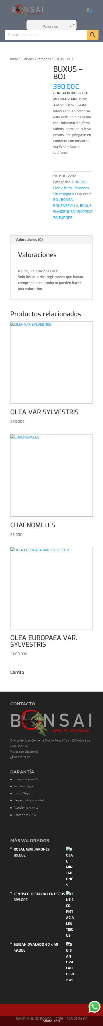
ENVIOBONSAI (64, 211)
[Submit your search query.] (92, 35)
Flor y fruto (62, 188)
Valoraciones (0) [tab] (29, 239)
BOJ (56, 199)
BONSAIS (27, 59)
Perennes (44, 59)
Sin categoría (63, 194)
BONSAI (67, 199)
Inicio (14, 59)
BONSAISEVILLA (65, 205)
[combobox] (51, 25)
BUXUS (86, 205)
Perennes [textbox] (56, 26)
